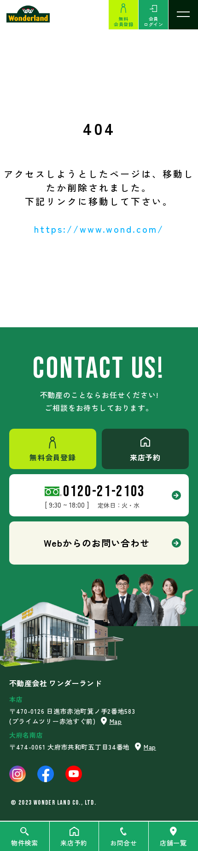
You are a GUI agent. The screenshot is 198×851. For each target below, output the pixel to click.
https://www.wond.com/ (99, 228)
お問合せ (123, 842)
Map (116, 721)
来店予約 (73, 842)
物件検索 (24, 842)
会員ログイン (153, 21)
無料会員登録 (123, 21)
